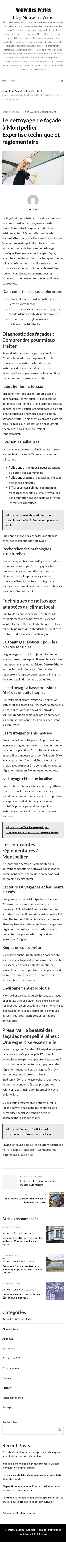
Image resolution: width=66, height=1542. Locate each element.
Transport (8, 1407)
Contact (30, 1529)
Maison (6, 1387)
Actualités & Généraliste (40, 112)
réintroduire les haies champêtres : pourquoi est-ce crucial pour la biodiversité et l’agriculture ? (32, 1499)
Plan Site (41, 1529)
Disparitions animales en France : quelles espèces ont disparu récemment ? (31, 1488)
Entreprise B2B (11, 1358)
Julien (33, 209)
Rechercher (9, 1422)
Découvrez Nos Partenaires (18, 1513)
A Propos (42, 1534)
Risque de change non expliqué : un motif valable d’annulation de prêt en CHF (30, 1465)
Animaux (7, 1338)
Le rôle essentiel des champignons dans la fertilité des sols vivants (32, 1476)
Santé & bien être (12, 1397)
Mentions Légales (14, 1529)
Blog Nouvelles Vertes (33, 17)
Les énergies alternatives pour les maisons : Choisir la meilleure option (22, 1241)
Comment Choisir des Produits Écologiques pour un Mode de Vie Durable (22, 1269)
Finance (7, 1377)
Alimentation (10, 1328)
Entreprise (8, 1348)
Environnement (11, 1368)
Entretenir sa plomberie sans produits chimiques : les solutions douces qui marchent (31, 1454)
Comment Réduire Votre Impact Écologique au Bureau (21, 1296)
